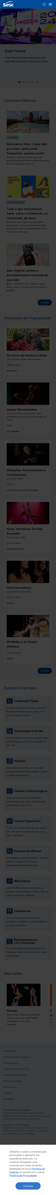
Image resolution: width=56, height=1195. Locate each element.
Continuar (28, 1185)
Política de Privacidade (23, 1175)
